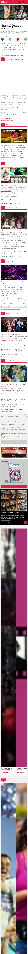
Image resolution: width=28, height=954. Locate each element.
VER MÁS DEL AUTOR (14, 442)
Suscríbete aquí (14, 487)
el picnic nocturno (20, 285)
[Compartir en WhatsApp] (25, 39)
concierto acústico (6, 191)
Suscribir (14, 455)
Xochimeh (20, 231)
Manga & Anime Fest (7, 340)
